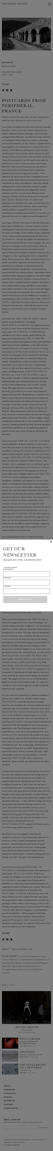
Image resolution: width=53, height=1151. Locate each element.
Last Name (7, 586)
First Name (7, 578)
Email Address (8, 569)
